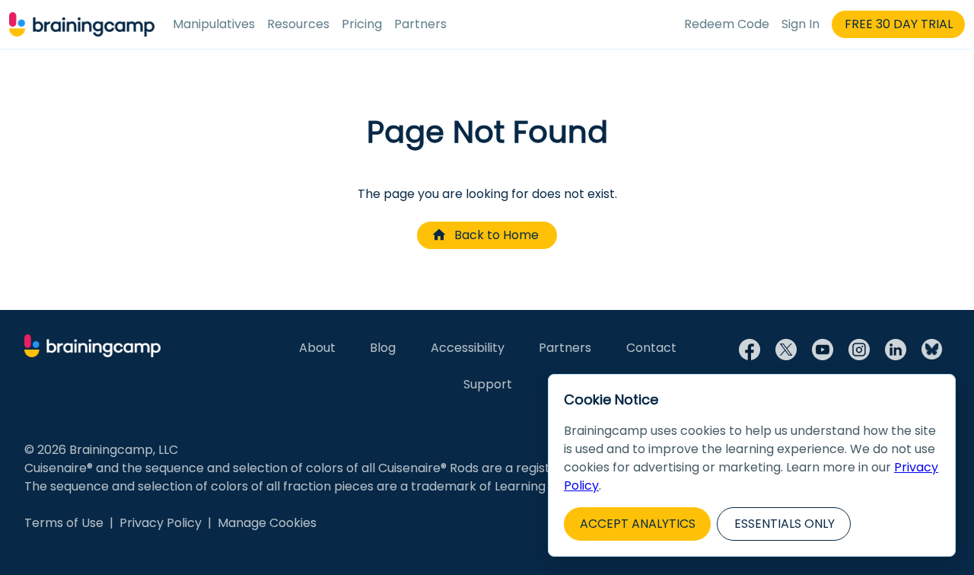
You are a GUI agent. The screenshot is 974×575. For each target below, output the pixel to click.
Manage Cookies (267, 523)
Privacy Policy (160, 523)
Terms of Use (63, 523)
